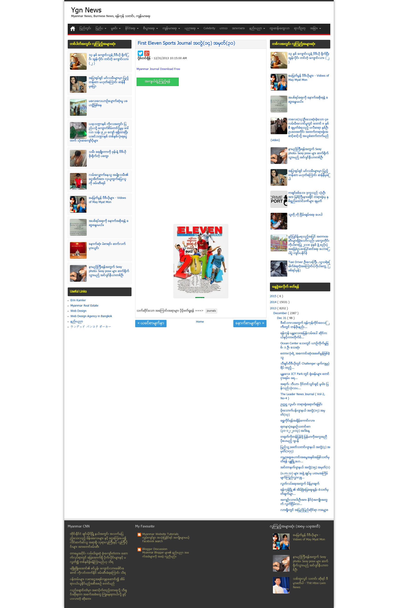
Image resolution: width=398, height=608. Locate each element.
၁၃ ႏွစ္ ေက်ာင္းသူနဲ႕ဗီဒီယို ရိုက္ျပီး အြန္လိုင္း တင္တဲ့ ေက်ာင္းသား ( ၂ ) (109, 59)
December (280, 313)
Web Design (78, 311)
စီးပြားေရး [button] (149, 28)
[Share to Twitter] (140, 53)
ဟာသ (224, 28)
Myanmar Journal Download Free (158, 69)
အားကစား (238, 28)
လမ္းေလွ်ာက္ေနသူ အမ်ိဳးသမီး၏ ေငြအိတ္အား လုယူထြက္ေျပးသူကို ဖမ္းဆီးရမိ (108, 179)
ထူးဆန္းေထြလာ (280, 28)
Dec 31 (282, 318)
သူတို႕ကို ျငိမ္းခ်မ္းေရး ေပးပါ (305, 215)
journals (211, 311)
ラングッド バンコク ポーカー (90, 327)
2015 (273, 296)
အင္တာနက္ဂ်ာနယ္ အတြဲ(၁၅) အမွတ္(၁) (305, 468)
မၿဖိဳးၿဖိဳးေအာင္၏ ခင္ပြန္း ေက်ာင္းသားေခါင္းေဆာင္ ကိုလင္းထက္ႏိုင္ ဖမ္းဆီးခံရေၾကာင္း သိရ (98, 571)
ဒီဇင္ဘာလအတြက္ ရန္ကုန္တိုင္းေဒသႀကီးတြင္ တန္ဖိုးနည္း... (303, 325)
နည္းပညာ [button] (256, 28)
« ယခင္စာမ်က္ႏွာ (151, 323)
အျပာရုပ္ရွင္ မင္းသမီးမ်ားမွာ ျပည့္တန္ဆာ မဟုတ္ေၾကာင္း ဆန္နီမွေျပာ (109, 82)
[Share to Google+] (146, 53)
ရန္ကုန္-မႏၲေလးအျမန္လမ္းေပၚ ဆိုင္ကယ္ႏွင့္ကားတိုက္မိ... (304, 335)
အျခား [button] (314, 28)
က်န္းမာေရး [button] (170, 28)
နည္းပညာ (76, 322)
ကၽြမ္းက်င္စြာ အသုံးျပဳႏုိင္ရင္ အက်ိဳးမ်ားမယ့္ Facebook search (166, 540)
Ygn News (86, 11)
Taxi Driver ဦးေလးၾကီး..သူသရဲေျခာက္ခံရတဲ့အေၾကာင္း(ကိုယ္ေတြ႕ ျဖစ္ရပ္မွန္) (309, 266)
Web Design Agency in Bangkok (91, 316)
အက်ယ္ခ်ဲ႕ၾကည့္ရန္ (157, 81)
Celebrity (209, 28)
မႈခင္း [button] (114, 28)
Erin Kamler (78, 300)
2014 (273, 302)
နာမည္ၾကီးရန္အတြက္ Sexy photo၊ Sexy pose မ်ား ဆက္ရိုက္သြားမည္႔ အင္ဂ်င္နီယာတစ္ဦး (109, 271)
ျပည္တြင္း (85, 28)
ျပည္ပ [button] (100, 28)
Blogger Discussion (154, 549)
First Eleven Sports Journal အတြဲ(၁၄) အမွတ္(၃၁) (186, 43)
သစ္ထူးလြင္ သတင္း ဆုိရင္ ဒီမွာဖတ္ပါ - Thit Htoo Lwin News (310, 583)
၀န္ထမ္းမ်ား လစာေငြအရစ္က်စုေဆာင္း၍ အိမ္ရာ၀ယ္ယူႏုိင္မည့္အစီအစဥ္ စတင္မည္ (97, 581)
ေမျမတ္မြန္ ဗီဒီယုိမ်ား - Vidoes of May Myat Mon (107, 200)
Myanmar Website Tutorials (160, 534)
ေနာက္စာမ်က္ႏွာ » (250, 323)
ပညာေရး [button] (191, 28)
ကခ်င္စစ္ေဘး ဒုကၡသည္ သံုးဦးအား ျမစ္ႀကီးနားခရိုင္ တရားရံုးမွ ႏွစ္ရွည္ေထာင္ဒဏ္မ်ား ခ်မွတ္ (308, 197)
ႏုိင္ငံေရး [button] (130, 28)
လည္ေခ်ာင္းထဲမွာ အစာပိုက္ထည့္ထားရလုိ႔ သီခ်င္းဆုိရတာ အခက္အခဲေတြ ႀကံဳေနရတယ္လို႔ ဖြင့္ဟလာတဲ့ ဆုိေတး (98, 594)
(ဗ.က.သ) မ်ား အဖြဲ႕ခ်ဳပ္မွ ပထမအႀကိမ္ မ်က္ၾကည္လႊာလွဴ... (304, 476)
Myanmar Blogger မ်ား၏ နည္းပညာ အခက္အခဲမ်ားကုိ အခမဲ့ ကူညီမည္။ (165, 555)
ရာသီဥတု (300, 28)
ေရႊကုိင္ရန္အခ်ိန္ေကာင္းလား (298, 421)
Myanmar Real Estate (84, 306)
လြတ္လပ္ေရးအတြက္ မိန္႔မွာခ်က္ (300, 484)
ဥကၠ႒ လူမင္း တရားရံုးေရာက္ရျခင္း (301, 404)
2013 (273, 309)
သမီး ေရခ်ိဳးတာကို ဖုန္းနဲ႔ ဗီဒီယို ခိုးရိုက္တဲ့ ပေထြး (107, 154)
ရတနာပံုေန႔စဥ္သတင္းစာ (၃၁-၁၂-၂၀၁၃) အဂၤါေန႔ (295, 429)
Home (200, 322)
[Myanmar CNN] (72, 28)
